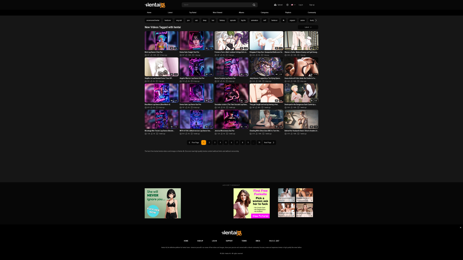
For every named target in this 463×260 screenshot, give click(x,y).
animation (254, 20)
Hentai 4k (228, 253)
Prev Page (195, 142)
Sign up (311, 5)
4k (283, 20)
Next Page (267, 142)
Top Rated (192, 12)
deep (204, 20)
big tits (243, 20)
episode (233, 20)
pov (188, 20)
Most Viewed (217, 12)
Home (149, 12)
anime (302, 20)
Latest (170, 12)
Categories (265, 12)
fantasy (222, 20)
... (253, 142)
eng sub (179, 20)
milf (264, 20)
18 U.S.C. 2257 (274, 241)
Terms (244, 241)
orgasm (292, 20)
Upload (280, 5)
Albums (241, 12)
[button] (315, 20)
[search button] (254, 5)
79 (259, 142)
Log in (301, 5)
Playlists (288, 12)
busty (312, 20)
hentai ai (274, 20)
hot (213, 20)
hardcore (168, 20)
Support (229, 241)
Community (312, 12)
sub (196, 20)
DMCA (258, 241)
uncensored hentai (152, 20)
